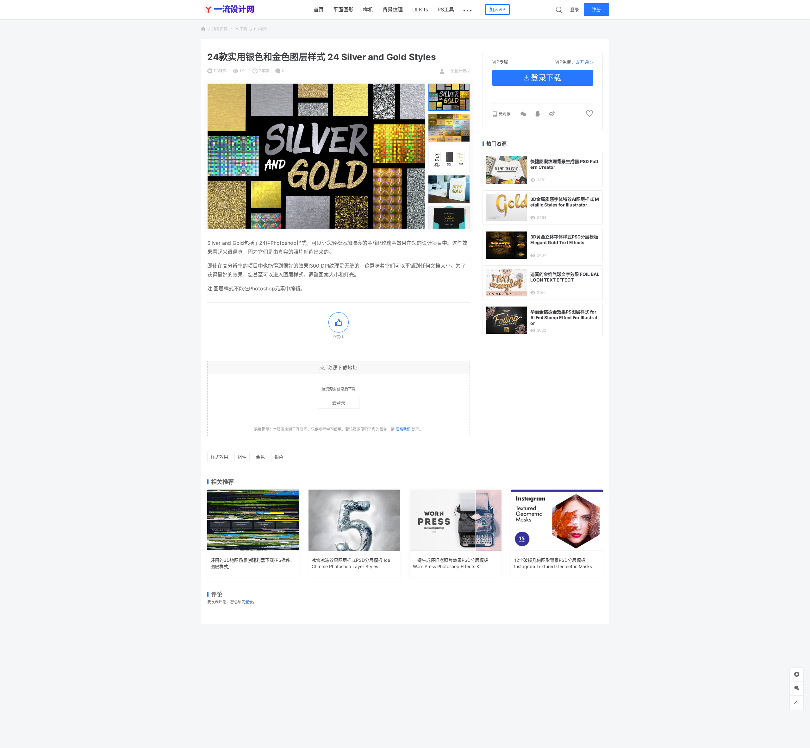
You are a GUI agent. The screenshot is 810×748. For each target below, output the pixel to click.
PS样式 (260, 29)
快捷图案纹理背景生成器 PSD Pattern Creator (564, 164)
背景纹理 (393, 9)
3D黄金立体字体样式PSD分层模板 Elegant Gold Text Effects (564, 239)
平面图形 (343, 9)
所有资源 (219, 29)
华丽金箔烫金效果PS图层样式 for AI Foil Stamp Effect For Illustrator (563, 317)
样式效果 (219, 457)
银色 (278, 457)
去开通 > (584, 62)
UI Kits (420, 9)
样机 (368, 9)
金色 (260, 457)
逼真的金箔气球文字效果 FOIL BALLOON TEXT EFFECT (564, 276)
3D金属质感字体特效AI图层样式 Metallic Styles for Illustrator (564, 201)
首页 (319, 9)
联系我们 (403, 429)
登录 (574, 9)
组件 (242, 457)
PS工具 (446, 9)
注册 (596, 9)
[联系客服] (796, 674)
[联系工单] (796, 688)
